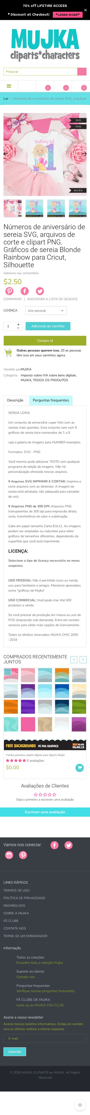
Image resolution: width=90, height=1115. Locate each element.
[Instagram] (9, 855)
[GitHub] (38, 853)
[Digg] (11, 862)
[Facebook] (25, 291)
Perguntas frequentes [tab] (51, 400)
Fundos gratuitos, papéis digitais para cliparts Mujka (35, 755)
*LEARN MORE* (68, 15)
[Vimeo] (73, 853)
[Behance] (16, 862)
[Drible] (67, 853)
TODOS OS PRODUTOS (50, 380)
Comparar (12, 299)
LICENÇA (10, 310)
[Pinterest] (23, 855)
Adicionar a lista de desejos (52, 299)
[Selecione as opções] (79, 768)
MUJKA (26, 369)
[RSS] (44, 853)
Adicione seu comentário (21, 273)
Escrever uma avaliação (45, 812)
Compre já (45, 340)
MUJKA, (26, 380)
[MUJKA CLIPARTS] (45, 43)
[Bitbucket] (56, 853)
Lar (5, 98)
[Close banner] (85, 10)
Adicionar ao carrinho (48, 326)
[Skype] (5, 862)
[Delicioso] (79, 853)
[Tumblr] (62, 853)
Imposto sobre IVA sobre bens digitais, (49, 375)
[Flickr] (50, 853)
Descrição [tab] (15, 400)
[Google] (33, 853)
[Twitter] (40, 291)
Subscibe (14, 1052)
